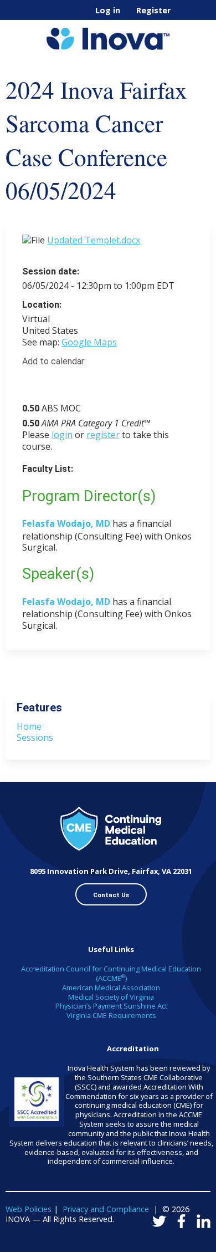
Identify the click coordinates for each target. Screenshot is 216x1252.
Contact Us (111, 895)
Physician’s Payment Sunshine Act (111, 1006)
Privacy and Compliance (106, 1209)
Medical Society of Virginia (111, 997)
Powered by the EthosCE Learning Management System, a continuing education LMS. (171, 1244)
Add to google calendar (33, 381)
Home (29, 726)
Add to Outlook (110, 381)
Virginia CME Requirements (111, 1015)
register (103, 435)
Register (153, 10)
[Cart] (183, 16)
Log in (107, 10)
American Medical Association (111, 988)
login (62, 435)
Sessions (35, 737)
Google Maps (89, 342)
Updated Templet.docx (93, 240)
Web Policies (29, 1209)
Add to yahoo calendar (58, 381)
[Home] (108, 35)
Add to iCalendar (83, 380)
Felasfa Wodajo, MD (66, 523)
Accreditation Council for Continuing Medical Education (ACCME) (111, 973)
